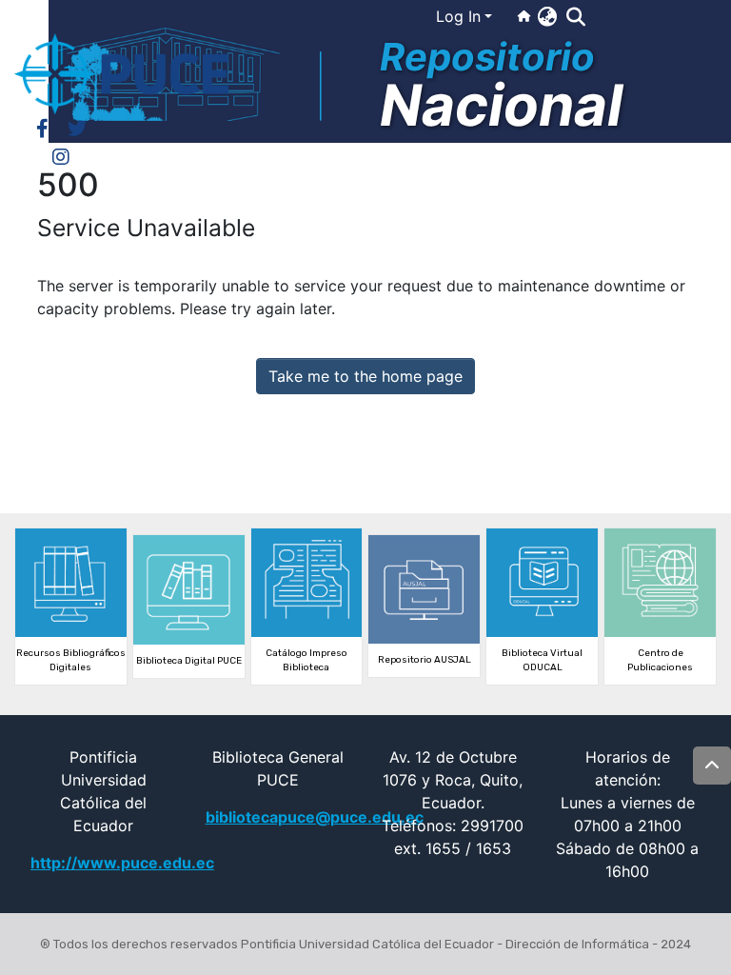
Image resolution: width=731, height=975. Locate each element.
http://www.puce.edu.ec (122, 862)
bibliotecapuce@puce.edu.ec (315, 816)
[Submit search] (575, 17)
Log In (458, 16)
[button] (547, 16)
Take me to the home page (365, 376)
